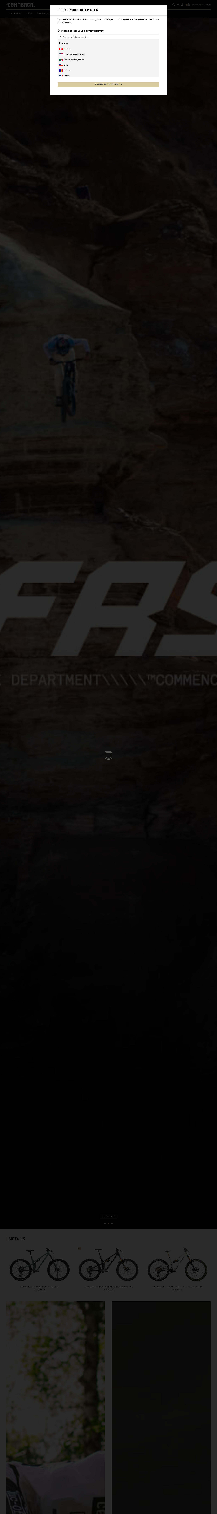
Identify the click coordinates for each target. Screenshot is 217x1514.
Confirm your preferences (108, 84)
